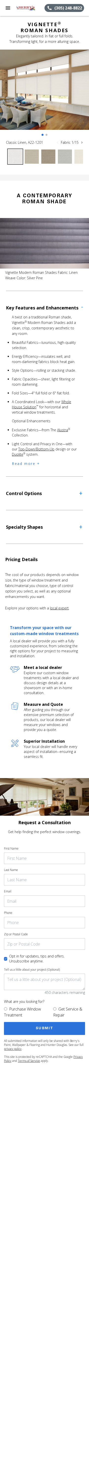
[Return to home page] (30, 8)
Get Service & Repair (67, 1012)
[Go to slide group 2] (46, 135)
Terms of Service (29, 1061)
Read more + (26, 463)
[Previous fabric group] (57, 142)
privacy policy (13, 1049)
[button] (8, 8)
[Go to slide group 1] (43, 135)
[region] (44, 95)
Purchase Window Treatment (22, 1012)
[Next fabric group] (82, 142)
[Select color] (15, 156)
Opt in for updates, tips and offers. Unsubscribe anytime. (37, 958)
